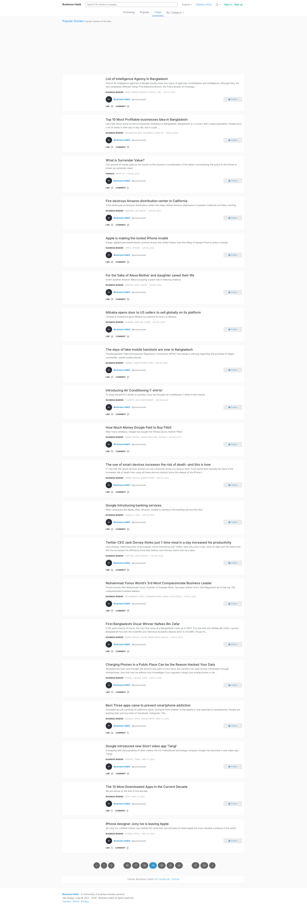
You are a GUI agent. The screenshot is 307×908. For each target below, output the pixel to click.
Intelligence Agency (136, 92)
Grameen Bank (153, 596)
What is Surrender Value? (125, 160)
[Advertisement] (153, 48)
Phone (128, 678)
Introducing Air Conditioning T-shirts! (134, 390)
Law (159, 92)
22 (179, 865)
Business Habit (71, 4)
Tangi (137, 759)
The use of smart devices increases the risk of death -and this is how (158, 464)
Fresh (158, 12)
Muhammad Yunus (135, 596)
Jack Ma (138, 322)
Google (129, 285)
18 (144, 865)
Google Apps (147, 718)
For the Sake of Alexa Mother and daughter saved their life (150, 275)
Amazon (129, 211)
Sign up (238, 4)
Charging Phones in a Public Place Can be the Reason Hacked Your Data (160, 664)
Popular (144, 12)
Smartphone (140, 363)
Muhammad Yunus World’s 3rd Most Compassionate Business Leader (159, 583)
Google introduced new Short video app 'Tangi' (141, 746)
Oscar (143, 637)
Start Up (159, 133)
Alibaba (129, 322)
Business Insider (114, 92)
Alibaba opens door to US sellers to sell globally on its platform (153, 312)
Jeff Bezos (140, 211)
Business (148, 133)
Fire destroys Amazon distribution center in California (146, 201)
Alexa (144, 285)
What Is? (120, 173)
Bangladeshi (132, 637)
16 (127, 865)
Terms (76, 901)
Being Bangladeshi (158, 637)
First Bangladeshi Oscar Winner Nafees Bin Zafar (143, 624)
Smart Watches (149, 437)
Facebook (164, 879)
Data (144, 678)
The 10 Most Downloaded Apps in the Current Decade (147, 787)
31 (195, 865)
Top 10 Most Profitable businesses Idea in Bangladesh (147, 119)
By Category (175, 12)
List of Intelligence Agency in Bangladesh (137, 79)
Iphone (136, 248)
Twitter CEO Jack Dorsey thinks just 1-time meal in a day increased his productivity (168, 542)
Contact (66, 901)
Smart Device (132, 437)
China (147, 322)
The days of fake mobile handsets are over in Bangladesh (149, 349)
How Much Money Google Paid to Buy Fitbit (138, 427)
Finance (110, 173)
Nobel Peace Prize (171, 596)
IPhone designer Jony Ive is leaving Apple (137, 824)
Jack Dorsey (141, 556)
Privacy (85, 901)
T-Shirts (129, 400)
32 (204, 865)
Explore (186, 4)
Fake (151, 363)
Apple (128, 248)
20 (161, 865)
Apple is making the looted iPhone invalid (137, 238)
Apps (137, 285)
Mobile (128, 363)
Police (152, 92)
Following (128, 12)
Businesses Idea (133, 133)
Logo (137, 515)
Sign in (228, 4)
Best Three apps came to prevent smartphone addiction (148, 705)
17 (136, 865)
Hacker (137, 678)
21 (170, 865)
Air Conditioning (144, 400)
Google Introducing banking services (133, 505)
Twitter (129, 556)
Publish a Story (204, 4)
